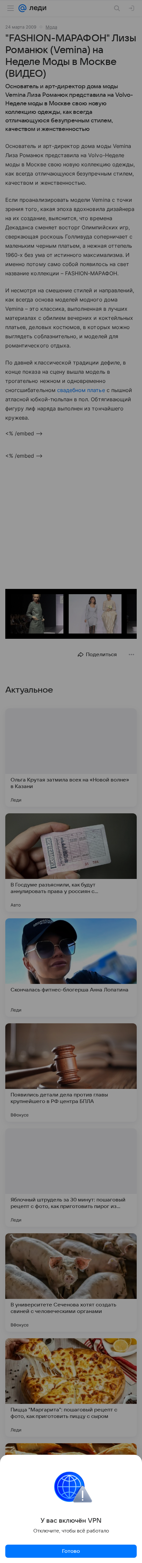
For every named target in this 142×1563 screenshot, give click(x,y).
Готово (71, 1551)
